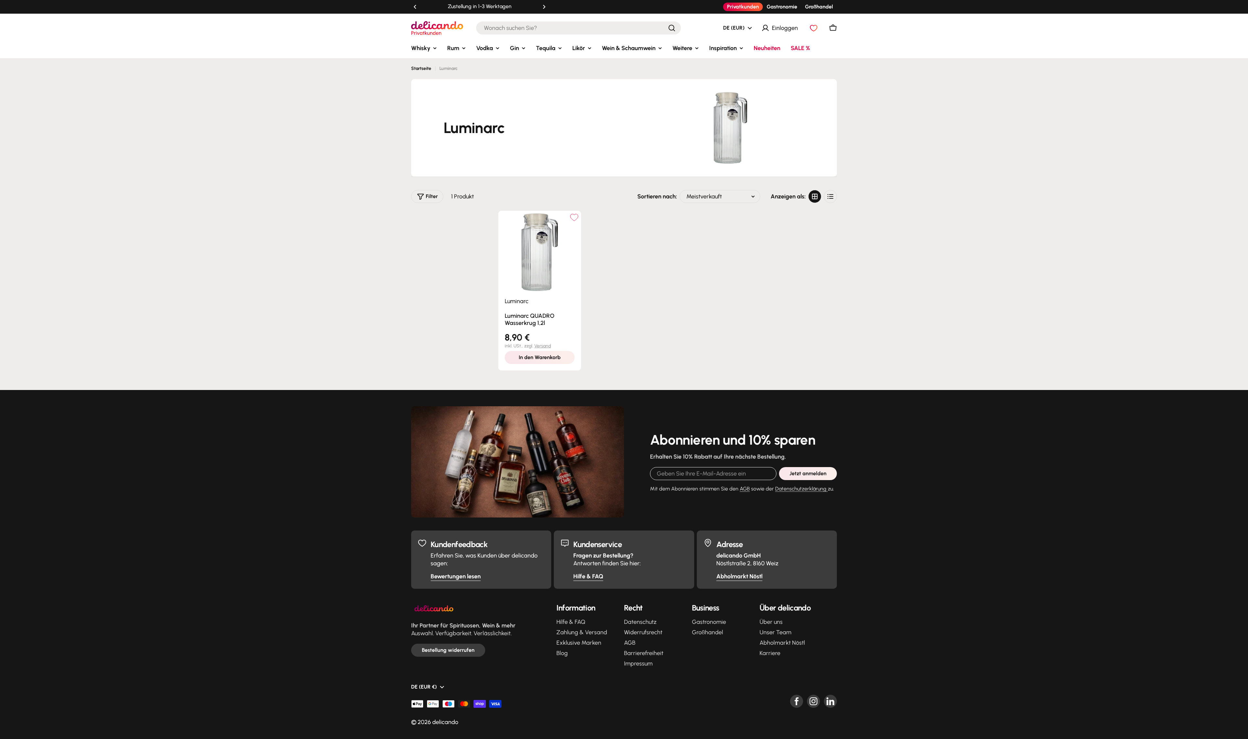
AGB (745, 489)
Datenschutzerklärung (801, 489)
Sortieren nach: (657, 196)
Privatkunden (743, 7)
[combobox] (578, 27)
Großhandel (819, 7)
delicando (445, 722)
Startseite (421, 68)
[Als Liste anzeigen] (830, 196)
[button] (415, 7)
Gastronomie (782, 7)
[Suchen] (672, 28)
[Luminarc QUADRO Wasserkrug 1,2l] (539, 252)
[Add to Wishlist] (574, 217)
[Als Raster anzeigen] (814, 196)
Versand (542, 346)
